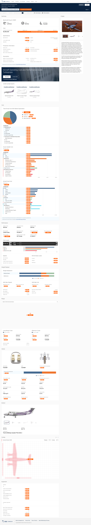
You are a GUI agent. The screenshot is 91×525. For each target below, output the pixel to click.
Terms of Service (34, 520)
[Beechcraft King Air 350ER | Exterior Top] (13, 422)
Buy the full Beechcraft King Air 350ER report (10, 9)
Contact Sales (15, 76)
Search (13, 1)
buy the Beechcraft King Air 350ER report (10, 79)
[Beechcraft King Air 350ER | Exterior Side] (6, 422)
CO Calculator (22, 1)
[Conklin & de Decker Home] (7, 521)
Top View (56, 437)
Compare (87, 4)
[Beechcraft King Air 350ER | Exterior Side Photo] (65, 36)
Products (28, 1)
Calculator (17, 1)
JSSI (36, 1)
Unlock (27, 37)
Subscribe (7, 76)
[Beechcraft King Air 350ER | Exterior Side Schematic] (25, 422)
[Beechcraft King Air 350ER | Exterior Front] (19, 422)
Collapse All (6, 125)
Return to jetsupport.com (20, 520)
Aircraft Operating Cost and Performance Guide (5, 2)
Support (32, 1)
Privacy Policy (27, 520)
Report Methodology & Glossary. (21, 64)
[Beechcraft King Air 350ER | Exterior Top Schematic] (31, 422)
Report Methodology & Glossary (44, 520)
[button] (30, 313)
